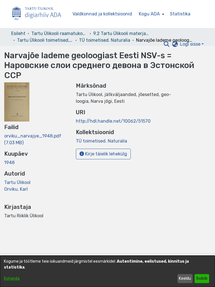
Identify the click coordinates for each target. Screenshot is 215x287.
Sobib (201, 278)
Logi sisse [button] (191, 44)
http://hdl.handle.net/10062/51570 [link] (113, 121)
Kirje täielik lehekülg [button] (105, 154)
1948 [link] (9, 162)
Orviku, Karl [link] (16, 189)
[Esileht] (39, 14)
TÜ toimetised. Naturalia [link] (104, 40)
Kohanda (12, 278)
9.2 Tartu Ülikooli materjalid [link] (121, 33)
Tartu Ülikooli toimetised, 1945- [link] (45, 40)
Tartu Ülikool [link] (17, 182)
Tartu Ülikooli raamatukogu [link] (59, 33)
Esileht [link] (18, 33)
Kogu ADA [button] (149, 14)
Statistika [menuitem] (180, 14)
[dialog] (107, 271)
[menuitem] (151, 14)
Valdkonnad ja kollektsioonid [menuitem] (102, 14)
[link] (101, 141)
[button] (166, 44)
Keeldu (185, 278)
